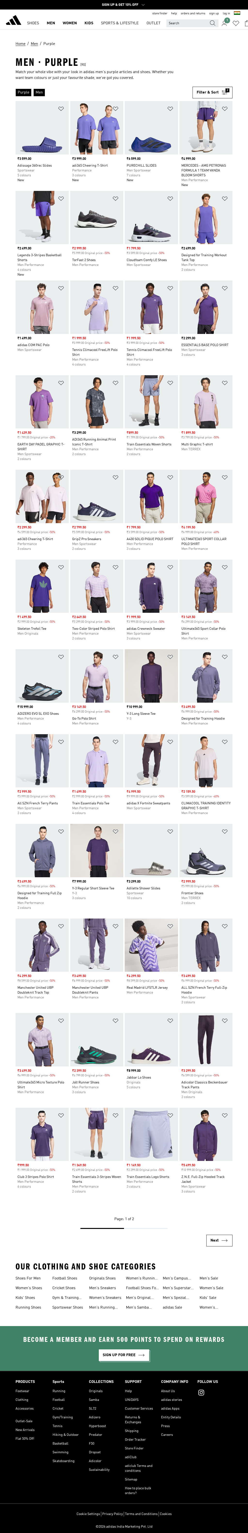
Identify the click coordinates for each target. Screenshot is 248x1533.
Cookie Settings (88, 1514)
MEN (51, 23)
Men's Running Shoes (102, 1308)
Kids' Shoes (25, 1298)
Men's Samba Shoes (137, 1308)
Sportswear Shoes (67, 1308)
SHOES (33, 23)
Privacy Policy (112, 1514)
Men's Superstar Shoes (177, 1288)
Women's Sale (211, 1288)
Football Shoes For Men (142, 1288)
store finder (159, 13)
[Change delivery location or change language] (237, 13)
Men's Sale (209, 1278)
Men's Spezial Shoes (174, 1298)
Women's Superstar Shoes (214, 1308)
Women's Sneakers (105, 1298)
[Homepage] (13, 21)
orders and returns (193, 13)
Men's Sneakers (102, 1288)
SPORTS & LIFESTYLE (120, 23)
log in (226, 13)
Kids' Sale (208, 1298)
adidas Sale (172, 1308)
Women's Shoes (29, 1288)
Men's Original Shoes (138, 1298)
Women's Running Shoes (141, 1279)
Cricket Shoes (64, 1288)
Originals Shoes (102, 1278)
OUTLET (154, 23)
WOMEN (70, 23)
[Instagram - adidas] (214, 1393)
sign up (214, 13)
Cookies (166, 1514)
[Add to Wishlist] (61, 109)
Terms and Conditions (141, 1514)
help (174, 13)
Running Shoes (28, 1308)
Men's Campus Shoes (175, 1279)
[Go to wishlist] (236, 23)
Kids (89, 23)
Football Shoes (64, 1278)
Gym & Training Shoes (65, 1298)
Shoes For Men (28, 1278)
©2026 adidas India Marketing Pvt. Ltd (124, 1526)
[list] (104, 92)
